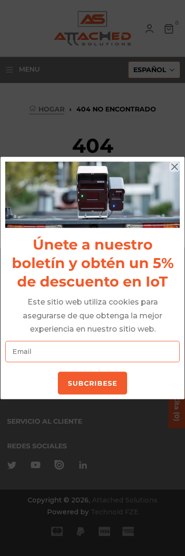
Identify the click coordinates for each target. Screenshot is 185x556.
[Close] (174, 167)
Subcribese (92, 383)
